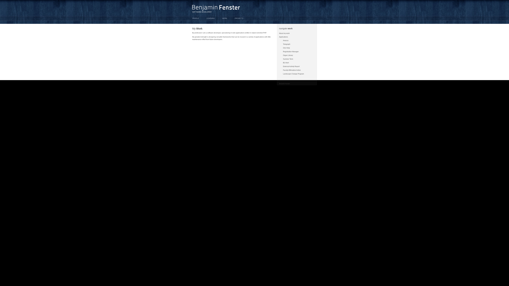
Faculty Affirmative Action (292, 70)
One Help (286, 48)
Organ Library (288, 55)
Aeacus (285, 40)
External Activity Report (291, 66)
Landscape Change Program (293, 74)
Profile (195, 18)
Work (224, 18)
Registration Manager (291, 52)
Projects (239, 18)
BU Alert (286, 63)
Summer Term (288, 59)
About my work (284, 33)
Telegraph (286, 44)
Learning (211, 18)
